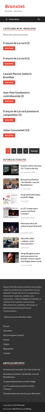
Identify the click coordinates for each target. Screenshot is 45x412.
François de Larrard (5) (16, 43)
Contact (6, 353)
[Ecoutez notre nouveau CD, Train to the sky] (11, 166)
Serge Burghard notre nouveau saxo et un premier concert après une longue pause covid (31, 257)
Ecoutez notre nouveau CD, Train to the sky (31, 166)
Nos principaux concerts (13, 335)
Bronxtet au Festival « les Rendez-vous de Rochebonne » (30, 182)
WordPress (17, 409)
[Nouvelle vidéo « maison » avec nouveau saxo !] (11, 238)
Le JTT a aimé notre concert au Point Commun (29, 211)
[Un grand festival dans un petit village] (11, 195)
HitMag (28, 409)
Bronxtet (15, 6)
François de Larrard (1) (16, 58)
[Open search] (39, 19)
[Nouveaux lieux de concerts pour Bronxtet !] (11, 223)
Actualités (7, 330)
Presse (6, 339)
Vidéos (6, 344)
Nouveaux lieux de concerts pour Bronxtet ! (31, 226)
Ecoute (6, 326)
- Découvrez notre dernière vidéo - (17, 317)
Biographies (8, 348)
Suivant (34, 151)
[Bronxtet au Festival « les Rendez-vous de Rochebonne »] (11, 180)
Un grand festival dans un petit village (30, 195)
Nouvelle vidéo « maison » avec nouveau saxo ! (27, 241)
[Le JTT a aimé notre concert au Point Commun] (11, 209)
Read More (8, 47)
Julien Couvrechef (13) (16, 130)
